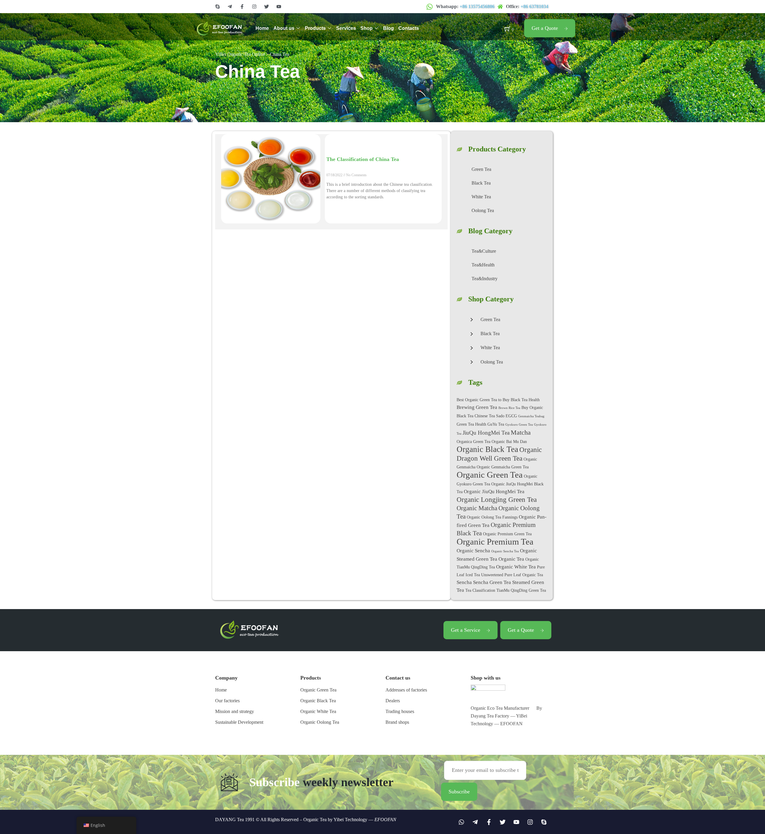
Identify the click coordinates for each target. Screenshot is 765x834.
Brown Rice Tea (509, 408)
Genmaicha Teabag (531, 416)
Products (315, 28)
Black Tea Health (525, 399)
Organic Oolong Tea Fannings (492, 517)
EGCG (511, 415)
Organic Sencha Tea (505, 551)
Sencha (464, 582)
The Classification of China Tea (362, 159)
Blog (388, 28)
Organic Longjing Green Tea (497, 499)
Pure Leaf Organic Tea (523, 574)
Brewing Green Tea (477, 407)
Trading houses (399, 711)
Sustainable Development (239, 722)
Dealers (392, 700)
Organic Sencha (473, 551)
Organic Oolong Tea (319, 722)
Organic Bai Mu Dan (509, 441)
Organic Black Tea (487, 449)
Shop (366, 28)
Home (262, 28)
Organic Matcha (477, 508)
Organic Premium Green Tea (507, 533)
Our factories (227, 700)
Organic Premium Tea (495, 541)
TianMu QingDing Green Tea (521, 590)
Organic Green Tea (490, 474)
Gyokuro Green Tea (519, 424)
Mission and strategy (234, 711)
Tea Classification (480, 590)
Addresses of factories (406, 689)
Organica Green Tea (473, 441)
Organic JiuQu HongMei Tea (494, 491)
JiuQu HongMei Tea (486, 433)
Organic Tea (511, 559)
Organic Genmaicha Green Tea (503, 466)
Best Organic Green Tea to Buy (483, 399)
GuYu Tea (495, 424)
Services (346, 28)
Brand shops (397, 722)
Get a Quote (545, 28)
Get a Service (465, 630)
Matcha (521, 432)
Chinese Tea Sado (489, 415)
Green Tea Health (471, 424)
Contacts (408, 28)
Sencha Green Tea (492, 582)
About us (283, 28)
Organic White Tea (516, 567)
